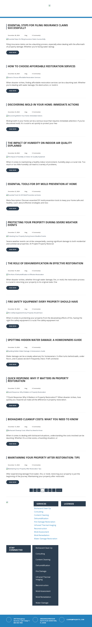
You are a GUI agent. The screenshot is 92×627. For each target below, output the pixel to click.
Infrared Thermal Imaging (45, 525)
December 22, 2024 (14, 191)
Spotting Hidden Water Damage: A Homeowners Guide (45, 340)
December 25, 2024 (14, 112)
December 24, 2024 (14, 153)
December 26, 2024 (14, 73)
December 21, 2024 (14, 232)
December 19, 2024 (14, 271)
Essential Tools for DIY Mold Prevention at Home (42, 184)
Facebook (13, 554)
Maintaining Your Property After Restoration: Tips (44, 457)
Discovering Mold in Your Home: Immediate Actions (43, 104)
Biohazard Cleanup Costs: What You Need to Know (43, 419)
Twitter (12, 561)
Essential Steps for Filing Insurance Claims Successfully (38, 27)
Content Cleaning (41, 515)
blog (26, 35)
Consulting (38, 511)
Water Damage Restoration (45, 538)
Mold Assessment (41, 532)
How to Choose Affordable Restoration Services (41, 66)
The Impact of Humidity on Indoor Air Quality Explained (40, 144)
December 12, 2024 (14, 465)
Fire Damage (41, 571)
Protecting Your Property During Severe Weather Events (43, 224)
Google (12, 564)
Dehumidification (41, 518)
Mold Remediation (41, 535)
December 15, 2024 (14, 388)
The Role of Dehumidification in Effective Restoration (45, 263)
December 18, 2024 (14, 309)
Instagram (14, 558)
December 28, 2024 (14, 35)
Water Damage (42, 603)
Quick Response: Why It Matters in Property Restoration (38, 380)
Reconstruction (40, 528)
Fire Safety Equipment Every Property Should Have (43, 301)
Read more (12, 52)
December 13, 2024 (14, 426)
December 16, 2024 (14, 347)
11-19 (59, 490)
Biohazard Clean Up (42, 508)
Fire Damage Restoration (44, 522)
